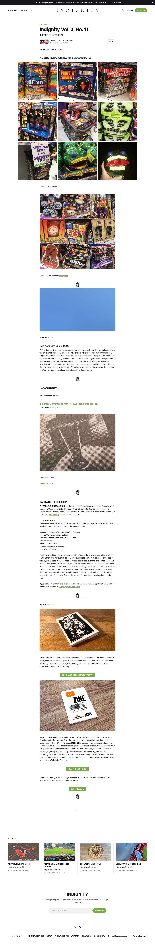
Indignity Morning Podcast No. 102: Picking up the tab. (69, 403)
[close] (152, 2)
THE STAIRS (12, 10)
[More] (30, 10)
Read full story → (47, 483)
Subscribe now (77, 789)
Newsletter (44, 24)
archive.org (54, 515)
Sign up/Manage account (117, 936)
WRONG (23, 10)
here (47, 743)
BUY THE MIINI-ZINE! (77, 769)
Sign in (130, 10)
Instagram (63, 276)
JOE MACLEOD (56, 40)
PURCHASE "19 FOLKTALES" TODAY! (77, 675)
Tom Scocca (68, 40)
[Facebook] (80, 927)
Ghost (144, 936)
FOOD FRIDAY (99, 936)
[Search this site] (123, 10)
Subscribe (141, 10)
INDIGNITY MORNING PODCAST (40, 936)
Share (111, 42)
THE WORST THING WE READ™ (67, 936)
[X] (75, 927)
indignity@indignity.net (69, 587)
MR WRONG (86, 936)
